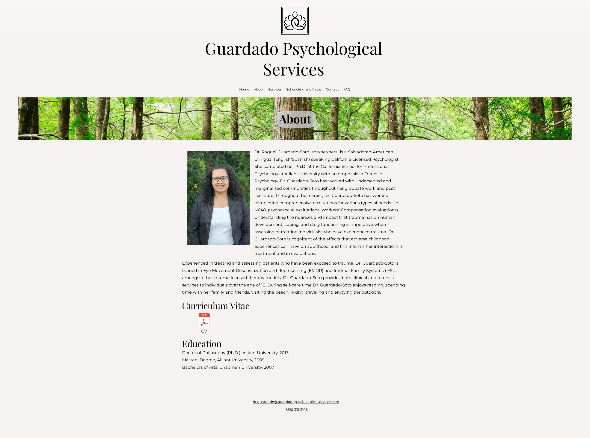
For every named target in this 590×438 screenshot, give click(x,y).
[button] (275, 89)
